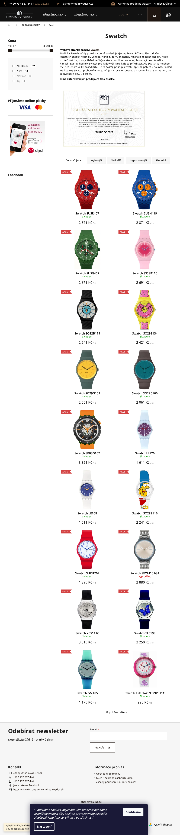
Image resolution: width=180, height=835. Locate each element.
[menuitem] (55, 14)
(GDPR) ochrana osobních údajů (114, 777)
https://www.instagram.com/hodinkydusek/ (38, 789)
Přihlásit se (102, 747)
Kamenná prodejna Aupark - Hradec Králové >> (147, 3)
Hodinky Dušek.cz (91, 801)
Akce (22, 71)
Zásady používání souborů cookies (116, 782)
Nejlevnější (96, 160)
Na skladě (26, 66)
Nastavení (44, 826)
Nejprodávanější (138, 160)
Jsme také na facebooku (27, 785)
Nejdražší (116, 160)
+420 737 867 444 (29, 3)
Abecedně (161, 160)
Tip (21, 81)
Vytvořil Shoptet (162, 824)
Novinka (24, 76)
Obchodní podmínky (108, 773)
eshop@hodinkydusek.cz (78, 3)
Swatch (95, 49)
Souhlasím (133, 812)
